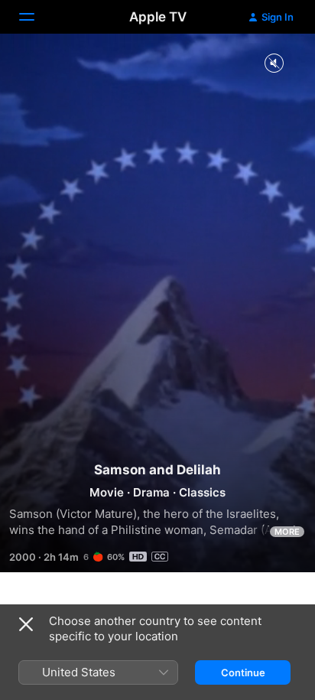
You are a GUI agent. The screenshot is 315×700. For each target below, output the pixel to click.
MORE (287, 531)
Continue (243, 672)
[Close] (26, 624)
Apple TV (158, 16)
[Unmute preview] (273, 64)
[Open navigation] (36, 17)
